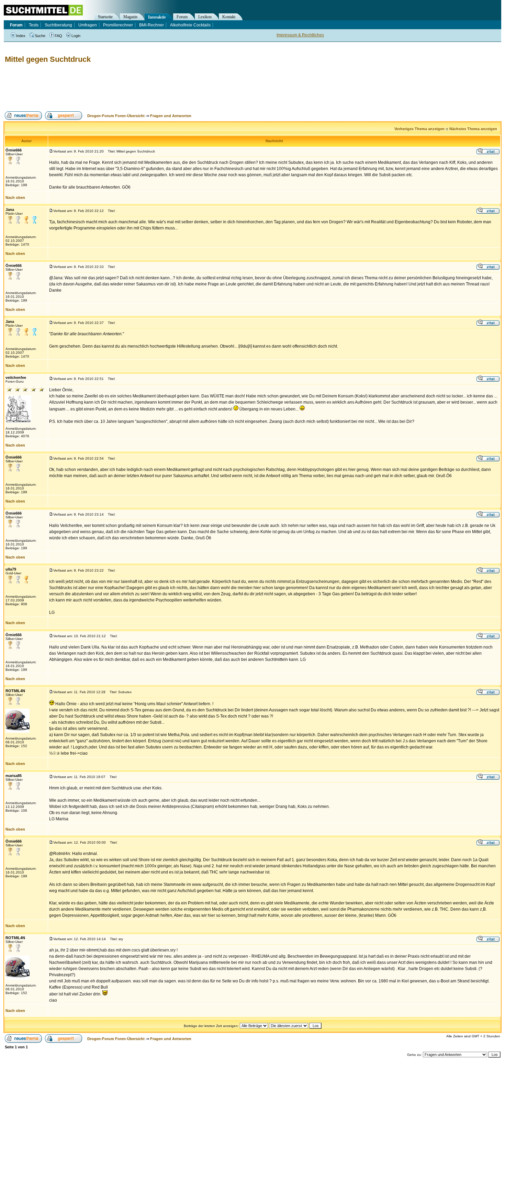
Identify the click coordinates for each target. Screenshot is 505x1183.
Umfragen (87, 25)
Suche (40, 36)
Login (75, 36)
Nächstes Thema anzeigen (473, 129)
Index (20, 36)
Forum (182, 16)
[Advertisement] (128, 87)
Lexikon (205, 16)
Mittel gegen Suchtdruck (48, 59)
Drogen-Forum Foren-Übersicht (116, 116)
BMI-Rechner (151, 25)
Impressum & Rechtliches (300, 35)
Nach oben (15, 197)
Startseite (105, 16)
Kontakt (228, 16)
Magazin (130, 16)
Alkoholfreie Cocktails (190, 25)
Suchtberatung (58, 25)
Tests (33, 25)
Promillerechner (118, 25)
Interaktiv (157, 17)
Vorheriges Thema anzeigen (419, 129)
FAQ (58, 36)
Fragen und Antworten (170, 116)
